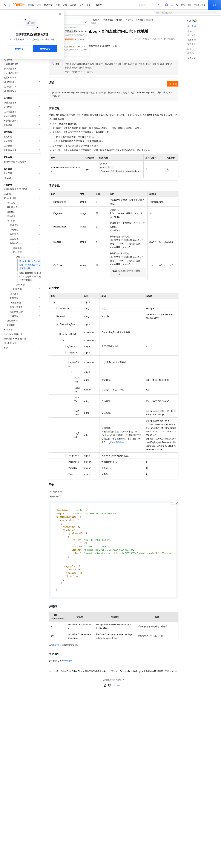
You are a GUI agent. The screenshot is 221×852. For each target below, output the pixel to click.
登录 (214, 4)
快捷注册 (19, 48)
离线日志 (149, 20)
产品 (39, 4)
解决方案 (48, 4)
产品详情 (156, 38)
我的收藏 (171, 38)
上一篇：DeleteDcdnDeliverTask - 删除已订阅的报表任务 (79, 671)
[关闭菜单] (5, 5)
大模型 (31, 4)
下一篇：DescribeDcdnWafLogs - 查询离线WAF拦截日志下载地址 (142, 671)
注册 (203, 4)
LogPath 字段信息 (115, 442)
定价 (65, 4)
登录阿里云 (45, 48)
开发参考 (96, 20)
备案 (189, 4)
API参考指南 (108, 20)
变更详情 (68, 660)
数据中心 (129, 20)
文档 (183, 4)
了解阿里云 (99, 4)
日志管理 (139, 20)
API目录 (119, 20)
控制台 (196, 4)
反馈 (118, 685)
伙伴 (81, 4)
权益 (58, 4)
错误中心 (57, 644)
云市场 (73, 4)
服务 (89, 4)
